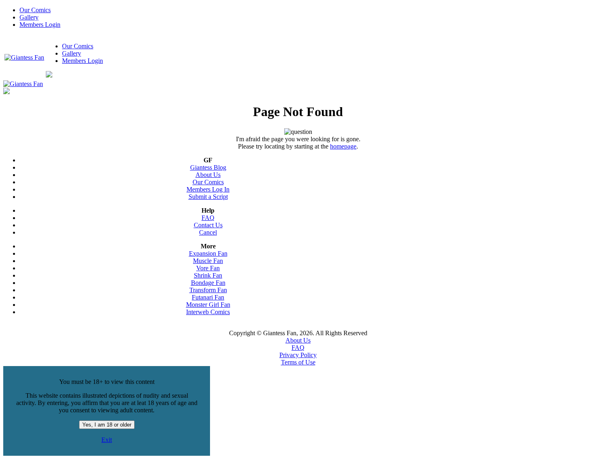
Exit (106, 439)
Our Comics (35, 9)
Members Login (39, 24)
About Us (208, 174)
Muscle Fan (208, 260)
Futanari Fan (208, 297)
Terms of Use (298, 362)
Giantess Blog (208, 167)
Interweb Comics (208, 311)
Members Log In (208, 189)
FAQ (208, 217)
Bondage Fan (208, 282)
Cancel (208, 232)
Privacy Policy (298, 354)
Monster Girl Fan (208, 304)
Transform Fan (208, 290)
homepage (343, 146)
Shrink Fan (208, 275)
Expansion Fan (208, 253)
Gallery (29, 17)
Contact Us (208, 225)
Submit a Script (208, 196)
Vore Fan (208, 268)
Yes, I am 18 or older (106, 425)
